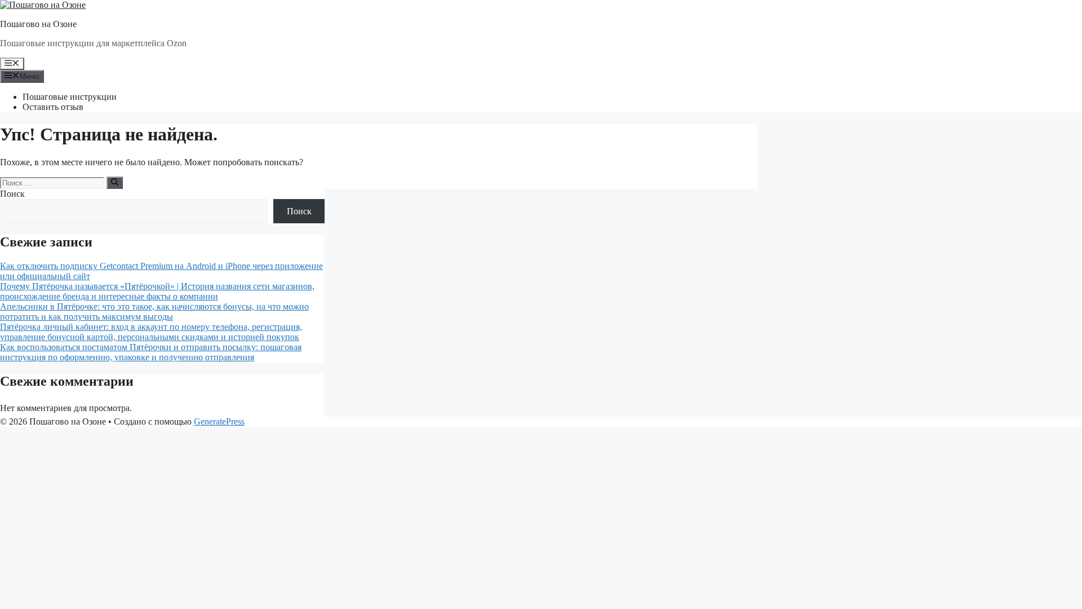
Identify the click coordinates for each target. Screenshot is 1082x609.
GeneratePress (219, 421)
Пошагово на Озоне (38, 24)
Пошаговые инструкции (70, 97)
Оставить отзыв (53, 107)
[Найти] (115, 182)
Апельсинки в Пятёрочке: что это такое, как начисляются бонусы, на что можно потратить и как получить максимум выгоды (154, 311)
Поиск (12, 193)
